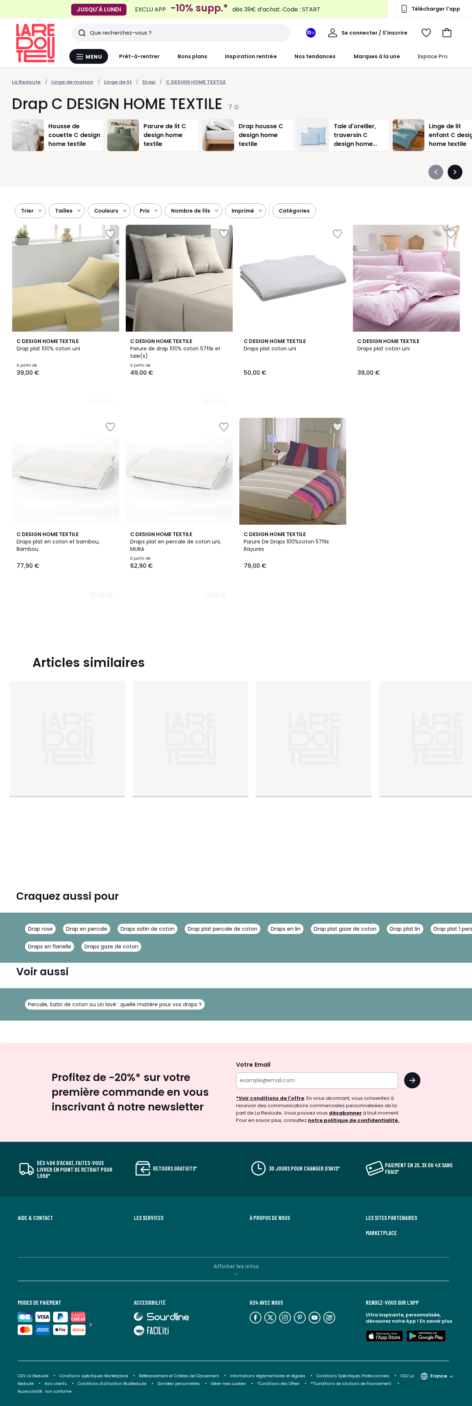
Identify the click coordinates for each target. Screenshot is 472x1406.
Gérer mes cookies (228, 1383)
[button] (447, 33)
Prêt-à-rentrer (139, 56)
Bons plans (193, 56)
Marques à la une (377, 56)
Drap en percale (86, 929)
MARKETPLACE (381, 1233)
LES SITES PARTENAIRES (391, 1217)
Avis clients (56, 1383)
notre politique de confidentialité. (353, 1120)
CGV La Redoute (33, 1376)
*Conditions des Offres (278, 1383)
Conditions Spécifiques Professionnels (352, 1376)
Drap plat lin (405, 929)
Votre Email (253, 1064)
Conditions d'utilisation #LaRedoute (112, 1383)
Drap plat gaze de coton (345, 929)
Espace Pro (433, 56)
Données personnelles (178, 1383)
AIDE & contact (35, 1217)
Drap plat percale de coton (222, 929)
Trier (27, 210)
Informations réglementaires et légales (267, 1376)
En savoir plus (436, 1321)
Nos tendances (315, 56)
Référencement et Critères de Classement (179, 1376)
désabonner (345, 1112)
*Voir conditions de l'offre (270, 1098)
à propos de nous (270, 1217)
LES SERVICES (148, 1217)
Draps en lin (286, 929)
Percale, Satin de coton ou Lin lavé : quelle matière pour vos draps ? (115, 1004)
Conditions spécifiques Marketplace (93, 1376)
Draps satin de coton (147, 929)
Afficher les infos (236, 1266)
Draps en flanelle (49, 946)
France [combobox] (438, 1376)
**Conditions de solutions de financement (351, 1383)
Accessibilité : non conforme (45, 1391)
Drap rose (40, 929)
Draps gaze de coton (111, 946)
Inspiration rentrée (251, 56)
